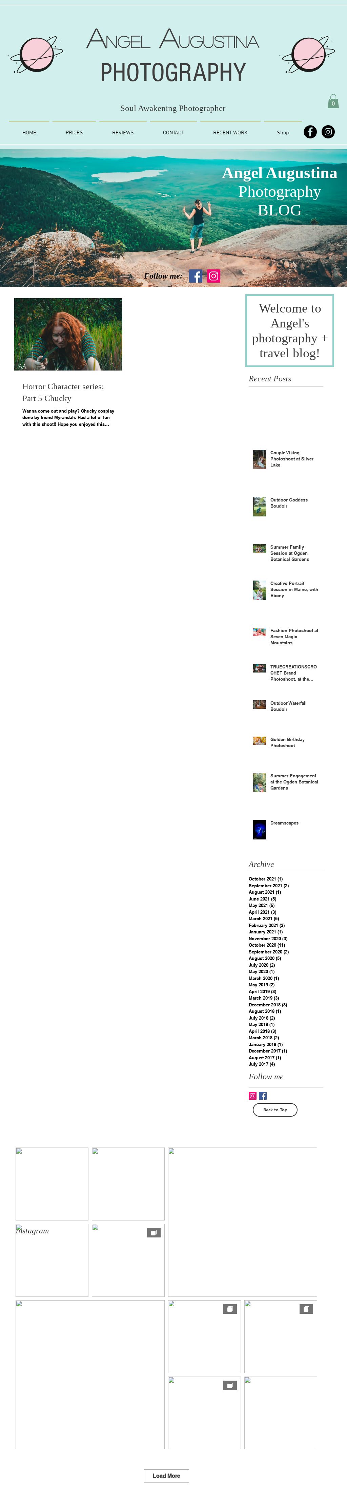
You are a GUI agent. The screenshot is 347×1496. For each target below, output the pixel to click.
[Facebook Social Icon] (195, 276)
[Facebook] (310, 131)
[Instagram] (328, 131)
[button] (333, 101)
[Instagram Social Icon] (213, 276)
